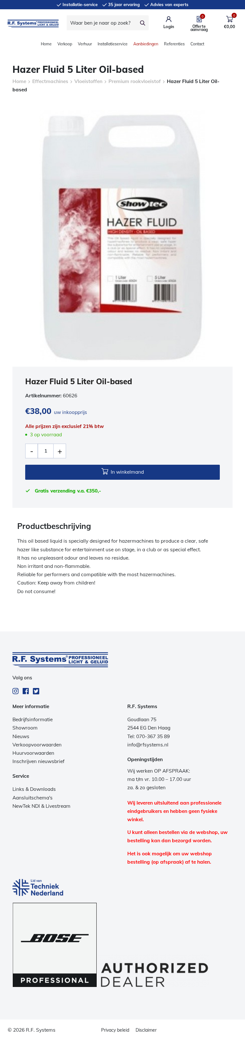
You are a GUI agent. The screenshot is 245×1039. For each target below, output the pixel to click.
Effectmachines (50, 81)
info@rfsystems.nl (147, 745)
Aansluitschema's (32, 798)
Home (46, 44)
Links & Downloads (34, 789)
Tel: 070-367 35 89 (148, 736)
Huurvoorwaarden (33, 753)
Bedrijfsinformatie (32, 719)
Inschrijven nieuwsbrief (38, 761)
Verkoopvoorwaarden (37, 745)
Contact (197, 44)
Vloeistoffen (88, 81)
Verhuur (85, 44)
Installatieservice (113, 44)
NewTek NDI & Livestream (41, 806)
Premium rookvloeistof (134, 81)
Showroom (25, 728)
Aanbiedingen (145, 44)
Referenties (174, 44)
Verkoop (64, 44)
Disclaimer (146, 1030)
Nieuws (20, 736)
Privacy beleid (115, 1030)
